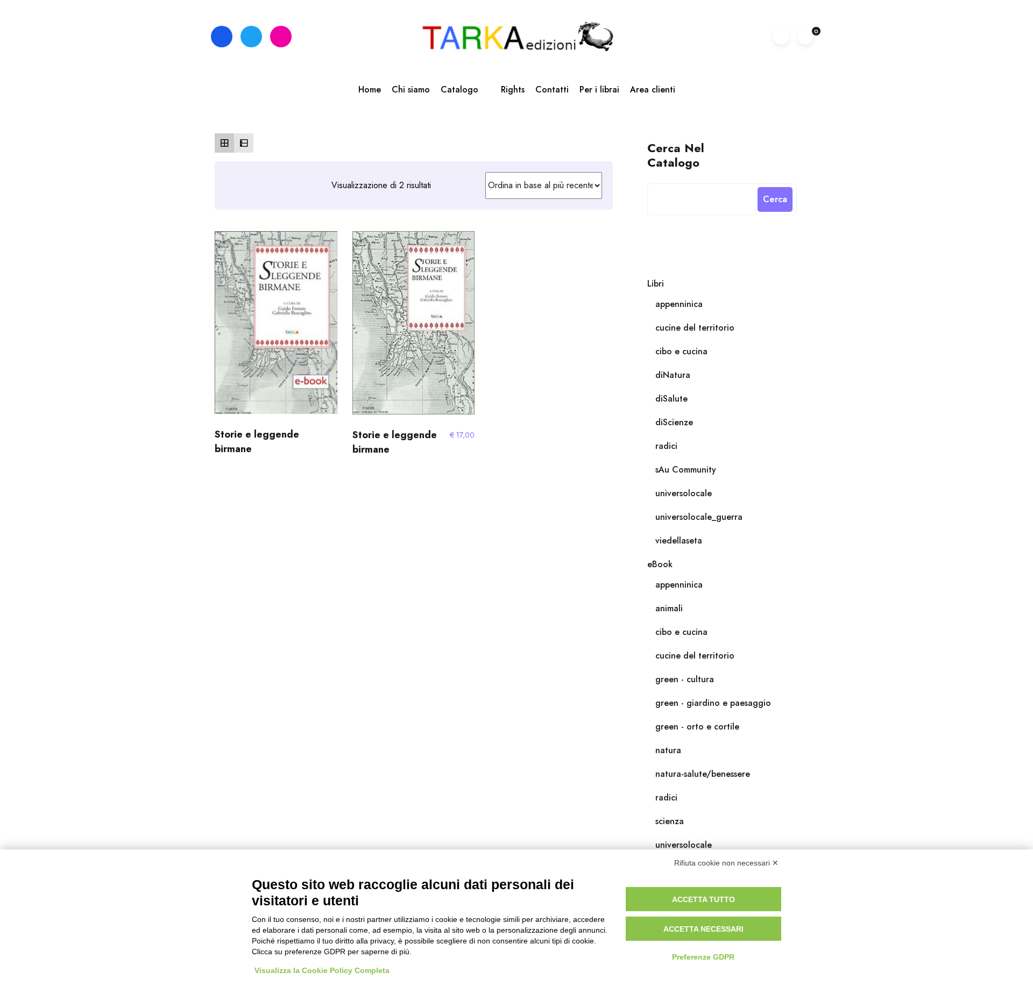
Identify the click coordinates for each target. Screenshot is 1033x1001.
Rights (513, 89)
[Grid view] (224, 143)
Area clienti (652, 89)
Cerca (775, 199)
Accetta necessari (703, 929)
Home (369, 89)
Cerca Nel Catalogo (675, 154)
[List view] (243, 143)
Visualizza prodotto (276, 327)
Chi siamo (411, 89)
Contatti (552, 89)
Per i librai (599, 89)
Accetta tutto (703, 899)
